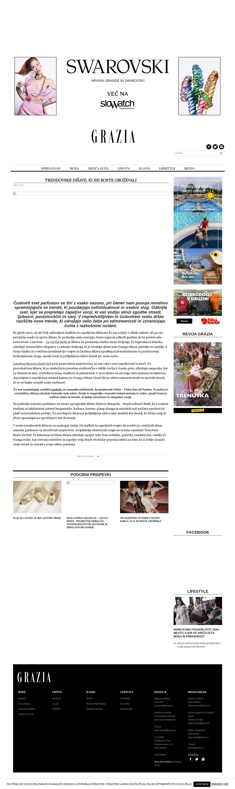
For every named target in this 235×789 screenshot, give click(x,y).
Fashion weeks (26, 709)
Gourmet (125, 698)
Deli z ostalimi (85, 456)
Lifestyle (167, 168)
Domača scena (94, 709)
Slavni (144, 168)
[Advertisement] (117, 25)
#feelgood (51, 168)
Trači (89, 698)
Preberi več (220, 784)
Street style (25, 714)
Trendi (56, 709)
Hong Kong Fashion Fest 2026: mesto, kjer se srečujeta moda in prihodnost (197, 633)
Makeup (56, 698)
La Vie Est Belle (56, 342)
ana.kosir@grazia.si (163, 705)
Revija (189, 168)
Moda (74, 168)
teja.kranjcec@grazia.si (165, 720)
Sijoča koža (98, 168)
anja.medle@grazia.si (198, 737)
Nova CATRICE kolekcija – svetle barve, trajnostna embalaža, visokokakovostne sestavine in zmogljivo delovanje (87, 523)
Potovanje (126, 709)
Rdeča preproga (96, 704)
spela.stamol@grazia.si (165, 730)
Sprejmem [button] (202, 784)
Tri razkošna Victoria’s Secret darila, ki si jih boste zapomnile (140, 519)
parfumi (56, 389)
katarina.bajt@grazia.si (199, 723)
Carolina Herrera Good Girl (32, 363)
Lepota (124, 168)
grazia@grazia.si (196, 748)
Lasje (55, 704)
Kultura (125, 704)
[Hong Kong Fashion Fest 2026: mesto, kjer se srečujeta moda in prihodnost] (198, 624)
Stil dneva (24, 704)
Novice (22, 698)
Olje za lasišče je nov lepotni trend (37, 518)
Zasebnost (160, 755)
